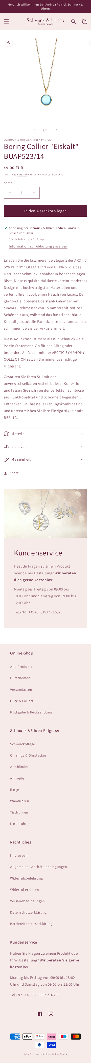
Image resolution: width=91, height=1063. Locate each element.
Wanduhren (19, 801)
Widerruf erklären (24, 889)
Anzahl (8, 183)
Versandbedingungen (27, 901)
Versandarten (21, 689)
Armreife (17, 778)
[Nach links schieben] (34, 130)
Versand (22, 174)
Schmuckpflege (22, 744)
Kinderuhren (20, 823)
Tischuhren (19, 812)
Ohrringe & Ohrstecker (28, 755)
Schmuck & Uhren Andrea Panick (49, 1054)
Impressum (19, 855)
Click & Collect (22, 701)
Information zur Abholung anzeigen (38, 246)
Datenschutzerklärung (28, 912)
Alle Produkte (21, 666)
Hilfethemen (20, 678)
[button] (6, 21)
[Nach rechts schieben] (56, 130)
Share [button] (14, 473)
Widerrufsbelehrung (26, 878)
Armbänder (19, 766)
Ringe (14, 789)
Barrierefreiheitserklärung (31, 923)
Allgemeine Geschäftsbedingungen (38, 866)
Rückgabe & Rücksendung (31, 712)
